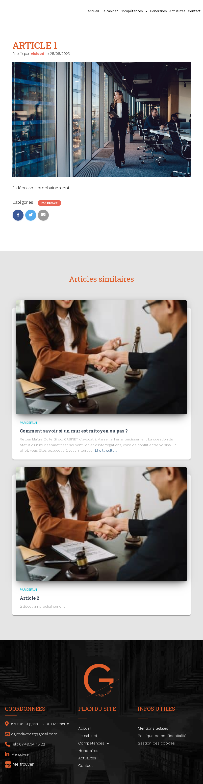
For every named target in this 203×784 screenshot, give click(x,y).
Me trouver (23, 764)
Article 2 (29, 598)
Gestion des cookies (156, 743)
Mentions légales (153, 728)
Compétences (132, 11)
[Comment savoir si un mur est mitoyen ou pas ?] (101, 356)
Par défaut (49, 202)
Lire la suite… (106, 450)
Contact (194, 11)
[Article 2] (101, 523)
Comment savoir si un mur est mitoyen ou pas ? (74, 431)
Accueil (93, 11)
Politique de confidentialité (162, 735)
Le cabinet (110, 11)
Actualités (177, 11)
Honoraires (158, 11)
